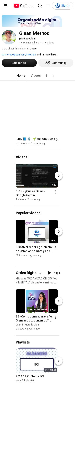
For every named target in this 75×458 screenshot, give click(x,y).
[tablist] (37, 75)
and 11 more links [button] (46, 54)
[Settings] (48, 5)
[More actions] (56, 192)
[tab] (21, 75)
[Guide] (5, 5)
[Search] (40, 5)
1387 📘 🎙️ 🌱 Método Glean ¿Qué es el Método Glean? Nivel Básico (38, 139)
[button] (53, 75)
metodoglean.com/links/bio (20, 54)
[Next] (59, 176)
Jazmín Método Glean (28, 324)
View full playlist (25, 380)
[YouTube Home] (22, 5)
